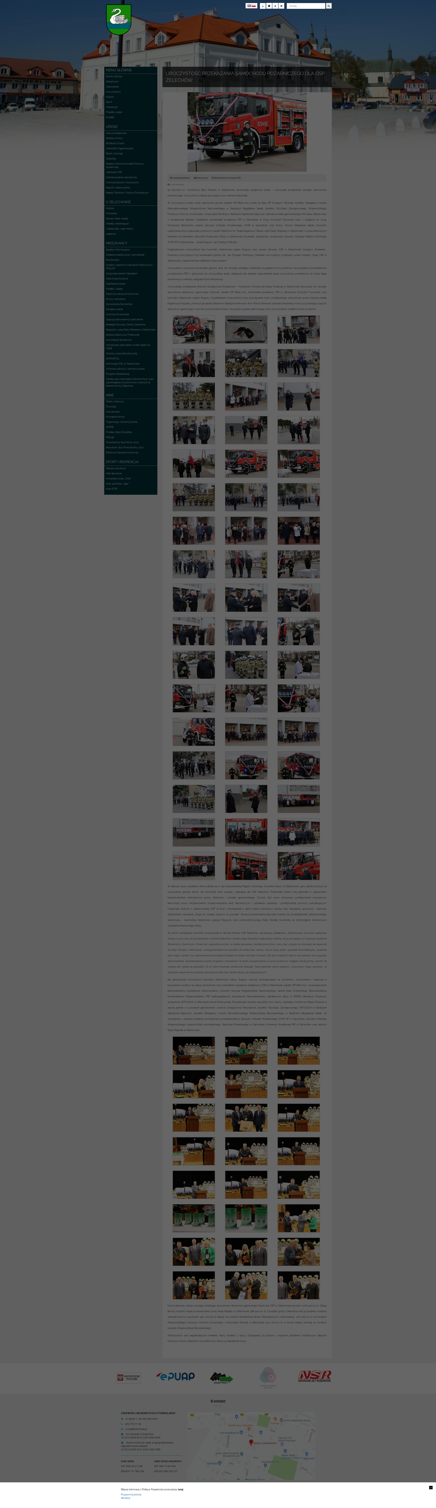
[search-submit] (329, 6)
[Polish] (254, 5)
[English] (249, 5)
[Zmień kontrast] (281, 6)
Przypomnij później (131, 1494)
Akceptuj (125, 1497)
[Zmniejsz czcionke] (263, 6)
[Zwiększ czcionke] (275, 6)
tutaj (180, 1489)
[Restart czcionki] (269, 6)
